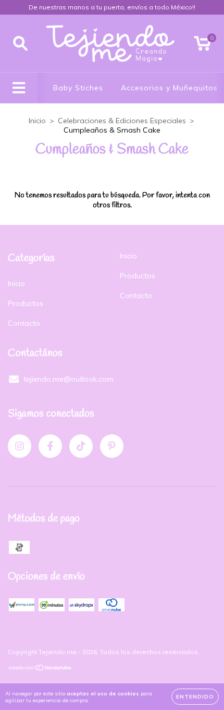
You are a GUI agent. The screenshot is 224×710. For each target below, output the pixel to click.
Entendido (195, 696)
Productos (25, 303)
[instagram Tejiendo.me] (19, 446)
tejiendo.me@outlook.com (68, 379)
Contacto (24, 323)
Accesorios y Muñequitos (169, 87)
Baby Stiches (78, 87)
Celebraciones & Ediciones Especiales (122, 120)
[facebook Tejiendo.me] (50, 446)
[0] (202, 46)
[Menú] (19, 88)
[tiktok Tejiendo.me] (81, 446)
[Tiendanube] (40, 669)
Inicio (37, 120)
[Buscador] (20, 43)
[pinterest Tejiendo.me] (111, 446)
